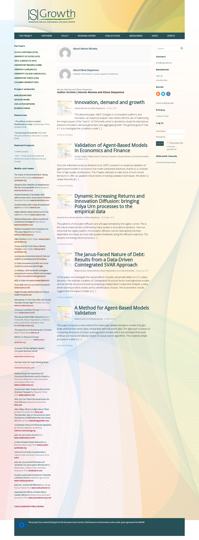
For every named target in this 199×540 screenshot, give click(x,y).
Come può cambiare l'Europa (27, 309)
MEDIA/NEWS (135, 35)
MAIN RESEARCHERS (23, 95)
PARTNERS (47, 35)
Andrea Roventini (142, 156)
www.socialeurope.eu (24, 234)
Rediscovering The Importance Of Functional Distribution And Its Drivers (31, 375)
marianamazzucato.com (24, 367)
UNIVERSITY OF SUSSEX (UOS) (27, 56)
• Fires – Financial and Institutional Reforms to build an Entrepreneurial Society (30, 158)
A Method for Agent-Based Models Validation (112, 310)
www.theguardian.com (39, 420)
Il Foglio (40, 266)
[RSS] (158, 94)
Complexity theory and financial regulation (32, 425)
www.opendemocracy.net (40, 497)
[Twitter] (163, 94)
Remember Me (176, 143)
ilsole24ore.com (35, 470)
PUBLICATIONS (112, 35)
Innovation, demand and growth (110, 102)
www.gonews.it (39, 276)
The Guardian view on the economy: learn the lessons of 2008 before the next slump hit (32, 418)
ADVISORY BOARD (22, 99)
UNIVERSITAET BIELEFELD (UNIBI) (28, 65)
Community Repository (166, 162)
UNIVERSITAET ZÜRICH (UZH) (26, 78)
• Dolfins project (21, 151)
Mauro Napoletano (108, 270)
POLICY (64, 35)
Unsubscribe (161, 80)
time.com (18, 405)
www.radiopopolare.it (23, 480)
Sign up (159, 75)
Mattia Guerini (94, 156)
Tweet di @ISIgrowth (165, 103)
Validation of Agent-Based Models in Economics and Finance (111, 147)
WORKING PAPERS (87, 35)
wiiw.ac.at (35, 332)
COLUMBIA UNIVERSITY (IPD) (26, 82)
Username (160, 131)
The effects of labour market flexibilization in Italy (27, 123)
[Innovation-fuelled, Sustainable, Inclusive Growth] (99, 31)
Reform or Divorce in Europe (26, 337)
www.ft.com (35, 207)
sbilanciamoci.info (22, 287)
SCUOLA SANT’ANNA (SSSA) (26, 52)
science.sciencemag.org (24, 430)
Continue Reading (64, 134)
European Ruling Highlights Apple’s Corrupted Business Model (29, 349)
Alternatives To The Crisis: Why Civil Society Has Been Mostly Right (32, 301)
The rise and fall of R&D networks (28, 317)
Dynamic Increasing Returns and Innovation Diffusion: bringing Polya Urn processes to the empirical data (110, 203)
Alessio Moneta (81, 108)
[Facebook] (168, 94)
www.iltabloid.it (42, 280)
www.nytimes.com (27, 395)
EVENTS (171, 35)
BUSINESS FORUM (22, 108)
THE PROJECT (25, 35)
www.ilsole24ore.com (23, 190)
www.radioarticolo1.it (40, 487)
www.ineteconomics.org (24, 356)
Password (160, 136)
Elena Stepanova (98, 108)
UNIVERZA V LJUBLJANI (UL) (25, 69)
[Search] (181, 48)
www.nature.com (37, 214)
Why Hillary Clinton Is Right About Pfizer (31, 409)
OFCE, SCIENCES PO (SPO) (25, 60)
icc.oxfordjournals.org (24, 325)
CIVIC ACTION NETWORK (24, 104)
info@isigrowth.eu (164, 62)
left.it (16, 457)
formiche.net (25, 294)
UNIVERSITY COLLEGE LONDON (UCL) (30, 73)
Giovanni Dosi (62, 217)
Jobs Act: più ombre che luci (26, 435)
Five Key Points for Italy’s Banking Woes (31, 362)
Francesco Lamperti (109, 156)
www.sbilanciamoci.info (24, 437)
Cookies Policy (162, 116)
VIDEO (155, 35)
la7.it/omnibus (40, 259)
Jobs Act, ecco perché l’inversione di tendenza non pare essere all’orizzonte (31, 463)
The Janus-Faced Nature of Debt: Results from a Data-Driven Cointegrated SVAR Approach (110, 259)
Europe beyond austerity (26, 132)
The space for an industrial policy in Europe (32, 329)
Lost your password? (172, 148)
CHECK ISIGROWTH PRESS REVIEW (29, 506)
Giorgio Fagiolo (81, 156)
